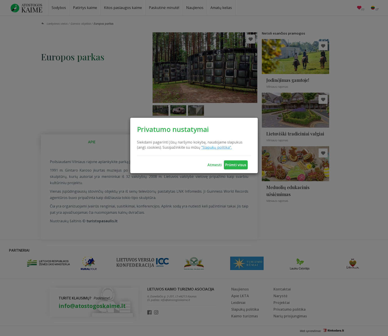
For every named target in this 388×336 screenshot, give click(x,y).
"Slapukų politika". (216, 147)
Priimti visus (235, 164)
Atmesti (214, 164)
